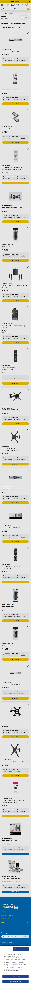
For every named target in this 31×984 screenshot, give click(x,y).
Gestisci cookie (16, 981)
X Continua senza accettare (21, 949)
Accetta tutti (16, 976)
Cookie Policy (14, 970)
